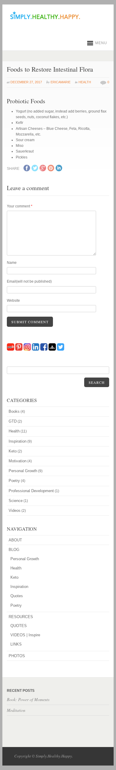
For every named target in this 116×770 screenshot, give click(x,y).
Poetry (14, 480)
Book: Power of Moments (28, 699)
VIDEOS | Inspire (25, 635)
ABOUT (15, 540)
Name (12, 263)
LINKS (16, 644)
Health (85, 82)
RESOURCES (21, 617)
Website (13, 300)
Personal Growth (23, 471)
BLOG (14, 549)
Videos (15, 510)
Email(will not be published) (29, 281)
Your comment (19, 206)
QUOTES (18, 625)
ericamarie (60, 82)
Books (14, 411)
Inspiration (17, 441)
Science (16, 500)
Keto (13, 451)
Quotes (16, 596)
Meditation (16, 710)
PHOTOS (17, 656)
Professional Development (31, 491)
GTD (13, 421)
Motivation (17, 461)
